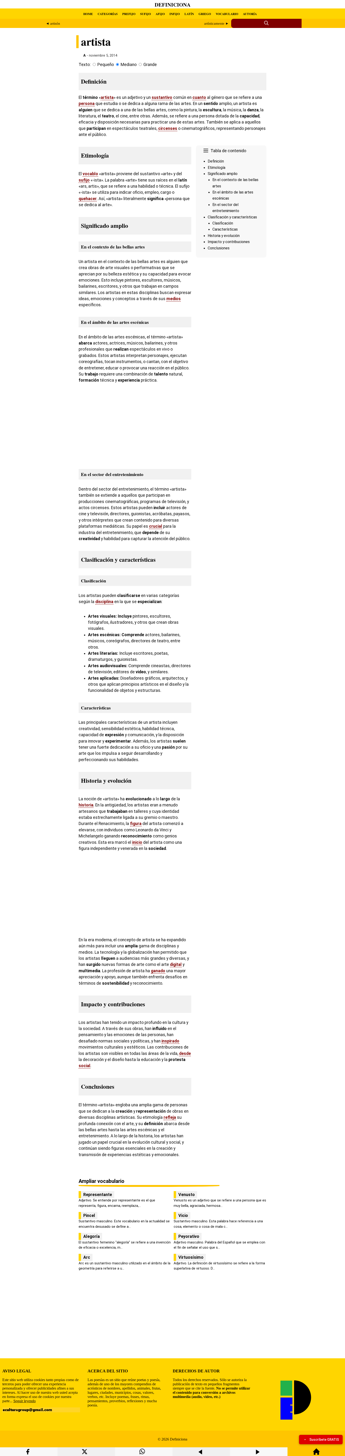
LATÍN (189, 14)
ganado (158, 970)
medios (173, 298)
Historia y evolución (224, 235)
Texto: (85, 64)
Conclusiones (219, 248)
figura (136, 823)
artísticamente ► (216, 23)
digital (176, 964)
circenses (167, 128)
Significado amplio (223, 173)
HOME (88, 14)
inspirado (170, 1041)
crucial (155, 526)
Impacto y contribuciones (229, 242)
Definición (216, 161)
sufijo (84, 180)
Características (225, 229)
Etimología (216, 167)
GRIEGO (205, 14)
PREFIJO (128, 14)
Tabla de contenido (228, 150)
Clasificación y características (232, 217)
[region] (231, 299)
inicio (137, 842)
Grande (150, 64)
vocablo (90, 173)
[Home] (316, 1454)
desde (185, 1053)
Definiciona (173, 4)
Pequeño (105, 64)
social (84, 1065)
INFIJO (174, 14)
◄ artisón (53, 23)
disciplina (104, 601)
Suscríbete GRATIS (324, 1439)
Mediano (129, 64)
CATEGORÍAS (108, 14)
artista (107, 97)
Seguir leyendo (24, 1401)
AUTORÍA (250, 14)
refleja (170, 1117)
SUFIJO (145, 14)
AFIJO (160, 14)
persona (87, 103)
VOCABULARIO (227, 14)
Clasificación (222, 223)
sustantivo (162, 97)
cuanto (199, 97)
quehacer (88, 198)
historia (86, 805)
